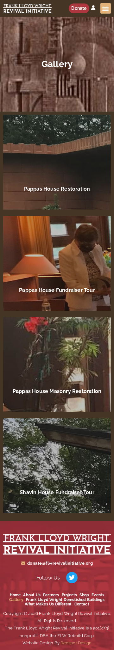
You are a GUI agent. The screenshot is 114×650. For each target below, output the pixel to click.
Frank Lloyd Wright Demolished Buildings (65, 600)
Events (98, 595)
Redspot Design (76, 643)
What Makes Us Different (48, 604)
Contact (81, 604)
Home (15, 595)
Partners (51, 595)
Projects (69, 595)
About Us (32, 595)
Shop (84, 595)
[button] (105, 8)
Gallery (16, 600)
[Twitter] (72, 577)
